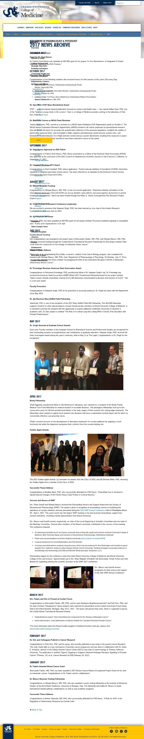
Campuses (28, 224)
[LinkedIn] (123, 730)
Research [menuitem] (53, 27)
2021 (32, 122)
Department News (115, 34)
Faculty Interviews (34, 163)
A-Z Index (44, 725)
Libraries (27, 240)
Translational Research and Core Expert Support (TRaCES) (35, 187)
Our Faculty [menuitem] (44, 27)
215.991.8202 (109, 734)
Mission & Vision (30, 61)
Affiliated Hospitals (31, 234)
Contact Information (35, 219)
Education (31, 178)
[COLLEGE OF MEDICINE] (44, 16)
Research (31, 173)
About (34, 34)
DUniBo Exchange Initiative (35, 207)
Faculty (30, 158)
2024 (32, 107)
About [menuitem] (100, 27)
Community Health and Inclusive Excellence (33, 77)
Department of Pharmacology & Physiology (90, 34)
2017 (32, 143)
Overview (28, 50)
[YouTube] (118, 730)
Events (30, 153)
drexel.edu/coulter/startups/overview (73, 664)
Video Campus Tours (32, 229)
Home (26, 34)
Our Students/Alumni (35, 168)
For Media (53, 725)
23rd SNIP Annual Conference (81, 528)
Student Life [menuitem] (62, 27)
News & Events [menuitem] (91, 27)
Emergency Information (70, 728)
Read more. (112, 120)
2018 (32, 138)
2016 (32, 148)
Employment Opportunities (29, 251)
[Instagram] (114, 730)
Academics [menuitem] (25, 27)
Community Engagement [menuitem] (76, 27)
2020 (32, 128)
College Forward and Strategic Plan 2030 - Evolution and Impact (32, 68)
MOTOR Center (34, 214)
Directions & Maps (31, 258)
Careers (61, 725)
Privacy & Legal (71, 725)
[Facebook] (109, 730)
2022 (32, 117)
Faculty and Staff (66, 3)
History (27, 245)
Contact (81, 725)
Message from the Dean (33, 56)
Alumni (78, 3)
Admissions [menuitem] (34, 27)
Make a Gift (89, 3)
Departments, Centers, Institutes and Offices (55, 34)
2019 (32, 133)
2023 (32, 112)
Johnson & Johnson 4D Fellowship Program (35, 198)
